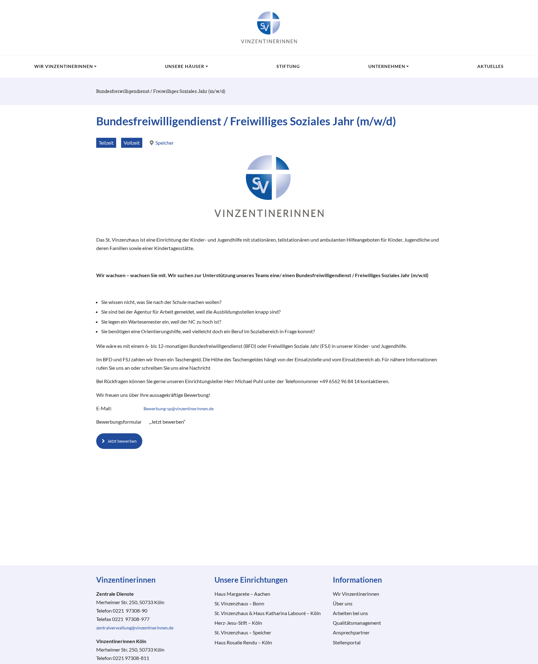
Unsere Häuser (184, 66)
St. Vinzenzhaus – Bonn (239, 603)
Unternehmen (386, 66)
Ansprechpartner (351, 632)
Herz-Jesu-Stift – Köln (238, 623)
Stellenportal (347, 642)
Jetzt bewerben (122, 441)
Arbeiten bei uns (350, 613)
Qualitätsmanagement (357, 623)
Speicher (164, 143)
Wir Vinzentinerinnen (63, 66)
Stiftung (288, 66)
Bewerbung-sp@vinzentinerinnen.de (179, 408)
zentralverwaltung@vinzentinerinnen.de (134, 627)
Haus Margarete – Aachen (242, 594)
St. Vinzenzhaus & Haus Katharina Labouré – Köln (268, 613)
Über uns (342, 603)
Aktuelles (490, 66)
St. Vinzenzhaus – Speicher (243, 632)
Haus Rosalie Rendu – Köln (243, 642)
